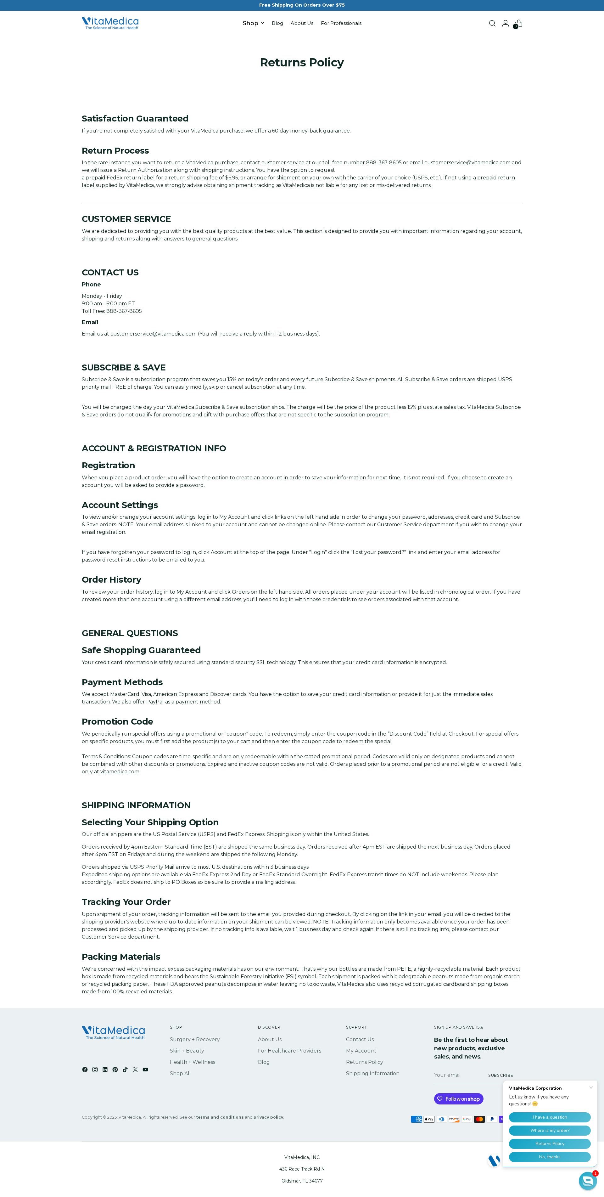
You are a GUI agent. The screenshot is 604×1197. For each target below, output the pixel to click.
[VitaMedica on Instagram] (95, 1070)
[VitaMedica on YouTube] (146, 1070)
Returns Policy (364, 1062)
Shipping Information (373, 1073)
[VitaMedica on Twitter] (136, 1070)
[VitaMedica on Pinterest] (116, 1070)
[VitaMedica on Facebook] (85, 1070)
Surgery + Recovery (195, 1039)
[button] (588, 1181)
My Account (361, 1051)
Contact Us (360, 1039)
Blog (264, 1062)
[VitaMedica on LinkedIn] (105, 1070)
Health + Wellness (192, 1062)
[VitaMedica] (110, 23)
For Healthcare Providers (289, 1051)
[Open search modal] (492, 23)
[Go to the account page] (505, 23)
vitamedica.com (119, 772)
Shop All (180, 1073)
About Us (270, 1039)
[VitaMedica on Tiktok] (126, 1070)
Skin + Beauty (187, 1051)
